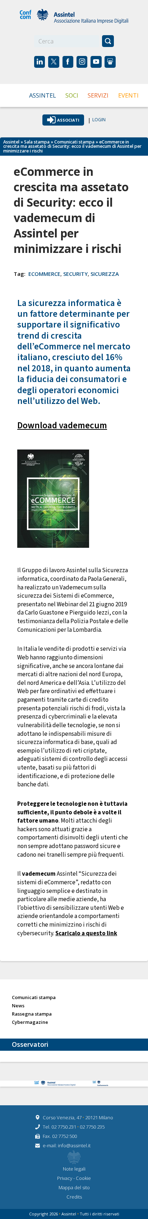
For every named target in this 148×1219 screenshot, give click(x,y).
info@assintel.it (74, 1145)
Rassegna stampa (32, 1014)
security (75, 273)
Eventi (128, 95)
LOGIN (99, 120)
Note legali (74, 1169)
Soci (71, 95)
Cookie (83, 1178)
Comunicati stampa (74, 142)
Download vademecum (62, 425)
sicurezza (105, 273)
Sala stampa (37, 142)
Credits (74, 1197)
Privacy (65, 1178)
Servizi (98, 95)
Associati (68, 120)
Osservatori (30, 1044)
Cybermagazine (30, 1022)
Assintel (42, 95)
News (18, 1006)
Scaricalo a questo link (86, 933)
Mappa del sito (74, 1187)
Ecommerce (44, 273)
